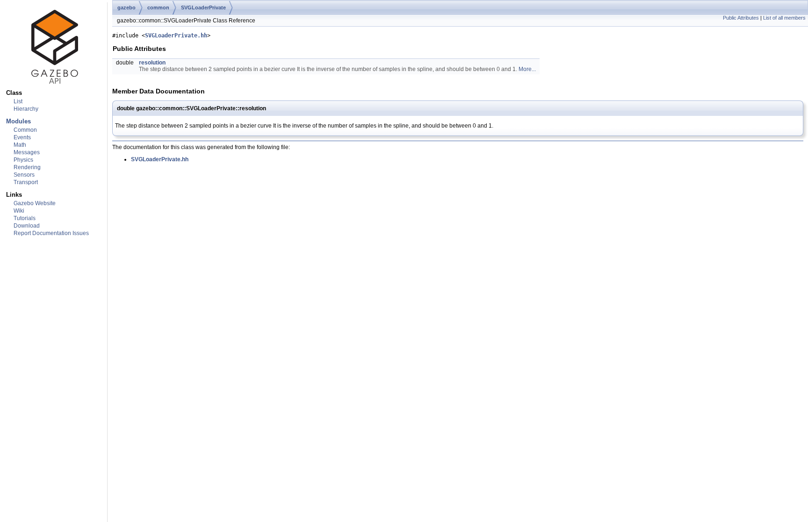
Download (27, 225)
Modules (18, 121)
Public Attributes (741, 18)
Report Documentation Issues (51, 233)
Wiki (19, 210)
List (18, 101)
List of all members (784, 18)
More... (527, 69)
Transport (26, 182)
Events (22, 137)
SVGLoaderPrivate (203, 7)
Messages (27, 152)
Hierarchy (26, 109)
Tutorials (25, 218)
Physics (23, 160)
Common (25, 130)
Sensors (24, 175)
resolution (152, 62)
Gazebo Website (35, 203)
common (158, 7)
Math (20, 145)
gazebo (126, 7)
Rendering (27, 167)
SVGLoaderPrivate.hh (176, 35)
